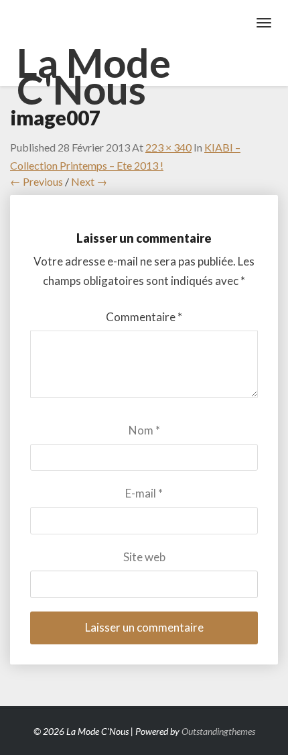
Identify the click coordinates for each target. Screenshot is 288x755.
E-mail (144, 493)
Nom (144, 430)
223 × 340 (168, 147)
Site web (144, 557)
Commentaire (144, 317)
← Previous (36, 181)
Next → (89, 181)
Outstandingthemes (218, 731)
